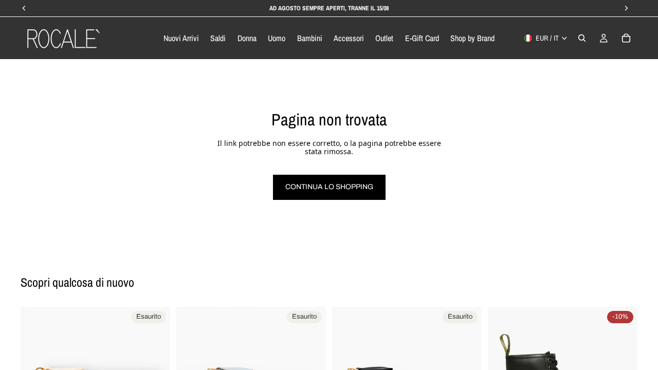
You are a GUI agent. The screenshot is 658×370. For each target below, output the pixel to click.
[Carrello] (626, 38)
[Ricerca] (582, 38)
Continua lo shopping (329, 187)
